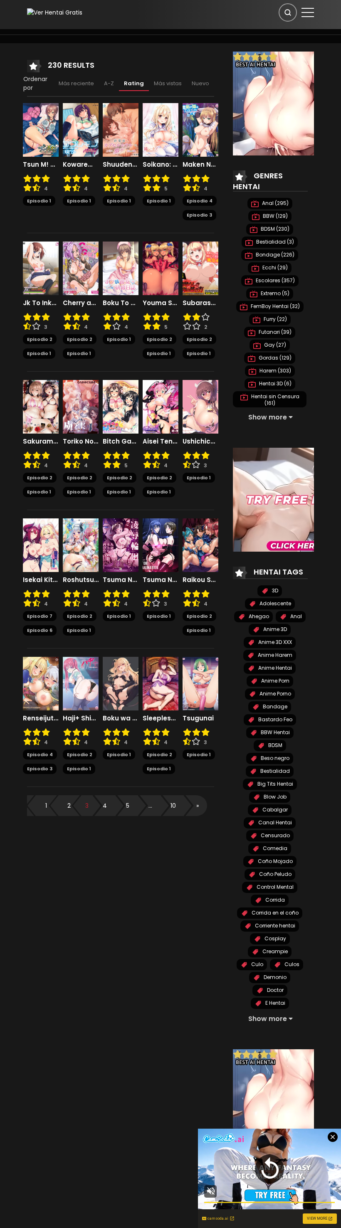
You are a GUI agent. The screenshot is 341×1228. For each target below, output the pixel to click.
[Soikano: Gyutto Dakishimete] (160, 129)
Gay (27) (274, 344)
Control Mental (274, 886)
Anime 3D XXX (274, 642)
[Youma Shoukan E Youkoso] (160, 268)
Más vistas (168, 83)
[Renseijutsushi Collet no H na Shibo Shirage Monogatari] (41, 683)
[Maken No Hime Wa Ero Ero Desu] (200, 129)
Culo (256, 964)
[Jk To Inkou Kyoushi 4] (41, 268)
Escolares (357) (275, 280)
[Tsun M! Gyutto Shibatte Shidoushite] (41, 129)
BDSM (274, 745)
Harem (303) (274, 370)
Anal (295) (275, 203)
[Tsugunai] (200, 683)
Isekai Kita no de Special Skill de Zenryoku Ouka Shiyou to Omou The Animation (41, 580)
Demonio (274, 977)
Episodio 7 (39, 616)
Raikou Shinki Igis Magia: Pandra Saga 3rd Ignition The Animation (200, 580)
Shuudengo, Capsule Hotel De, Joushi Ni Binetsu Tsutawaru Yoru (120, 164)
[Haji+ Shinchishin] (81, 683)
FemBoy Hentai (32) (275, 306)
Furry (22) (274, 319)
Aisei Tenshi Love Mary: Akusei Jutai (160, 441)
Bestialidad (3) (274, 241)
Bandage (274, 706)
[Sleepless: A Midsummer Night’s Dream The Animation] (160, 683)
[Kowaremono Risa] (81, 129)
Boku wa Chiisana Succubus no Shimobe (120, 718)
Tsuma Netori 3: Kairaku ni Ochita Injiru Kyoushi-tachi (160, 580)
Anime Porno (274, 693)
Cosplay (274, 938)
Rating (134, 83)
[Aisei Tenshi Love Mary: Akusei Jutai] (160, 406)
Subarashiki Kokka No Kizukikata (200, 303)
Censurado (274, 835)
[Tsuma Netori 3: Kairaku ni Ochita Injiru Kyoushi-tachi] (160, 544)
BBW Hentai (274, 732)
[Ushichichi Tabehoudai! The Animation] (200, 406)
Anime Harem (274, 654)
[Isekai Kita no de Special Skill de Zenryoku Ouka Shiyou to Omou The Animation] (41, 544)
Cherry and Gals (81, 303)
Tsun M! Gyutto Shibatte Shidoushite (41, 164)
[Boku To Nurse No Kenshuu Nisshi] (120, 268)
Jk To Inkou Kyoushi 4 (41, 303)
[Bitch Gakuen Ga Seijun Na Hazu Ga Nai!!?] (120, 406)
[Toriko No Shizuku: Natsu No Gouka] (81, 406)
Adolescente (274, 603)
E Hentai (274, 1002)
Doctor (275, 990)
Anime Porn (274, 680)
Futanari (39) (274, 331)
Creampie (274, 951)
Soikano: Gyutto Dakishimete (160, 164)
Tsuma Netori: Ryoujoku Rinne (120, 580)
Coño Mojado (275, 861)
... (150, 805)
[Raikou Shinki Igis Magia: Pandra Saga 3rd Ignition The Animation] (200, 544)
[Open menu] (307, 12)
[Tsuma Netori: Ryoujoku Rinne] (120, 544)
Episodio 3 (199, 215)
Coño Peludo (275, 874)
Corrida (274, 899)
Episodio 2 (39, 339)
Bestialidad (274, 770)
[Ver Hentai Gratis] (54, 12)
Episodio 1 (39, 200)
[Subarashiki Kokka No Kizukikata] (200, 268)
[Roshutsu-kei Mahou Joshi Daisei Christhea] (81, 544)
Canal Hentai (274, 822)
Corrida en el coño (274, 912)
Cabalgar (274, 809)
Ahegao (258, 616)
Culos (291, 964)
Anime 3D (274, 629)
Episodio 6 (39, 630)
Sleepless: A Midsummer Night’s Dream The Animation (160, 718)
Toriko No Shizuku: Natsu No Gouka (81, 441)
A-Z (109, 83)
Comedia (274, 848)
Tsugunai (198, 718)
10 (173, 805)
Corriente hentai (274, 925)
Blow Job (274, 796)
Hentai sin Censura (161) (274, 400)
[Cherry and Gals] (81, 268)
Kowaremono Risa (81, 164)
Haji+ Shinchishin (81, 718)
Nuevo (200, 83)
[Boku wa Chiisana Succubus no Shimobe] (120, 683)
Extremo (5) (274, 293)
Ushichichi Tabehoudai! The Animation (200, 441)
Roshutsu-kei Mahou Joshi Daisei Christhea (81, 580)
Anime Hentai (274, 667)
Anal (295, 616)
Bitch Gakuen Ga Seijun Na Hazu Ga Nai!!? (120, 441)
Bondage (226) (274, 254)
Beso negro (274, 758)
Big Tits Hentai (274, 783)
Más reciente (76, 83)
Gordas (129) (274, 357)
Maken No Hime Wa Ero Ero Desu (200, 164)
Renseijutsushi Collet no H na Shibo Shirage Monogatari (41, 718)
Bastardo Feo (274, 719)
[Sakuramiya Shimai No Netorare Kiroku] (41, 406)
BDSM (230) (274, 228)
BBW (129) (275, 215)
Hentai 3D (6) (275, 383)
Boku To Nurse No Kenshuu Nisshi (120, 303)
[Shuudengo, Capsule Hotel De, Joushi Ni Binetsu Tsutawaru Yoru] (120, 129)
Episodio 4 (200, 200)
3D (274, 590)
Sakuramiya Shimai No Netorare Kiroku (41, 441)
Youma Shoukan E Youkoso (160, 303)
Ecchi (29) (274, 267)
